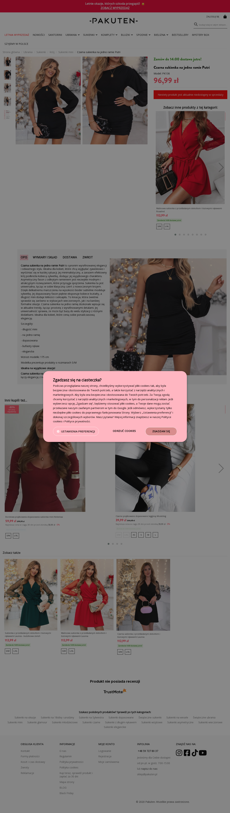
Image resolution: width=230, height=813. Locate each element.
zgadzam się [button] (161, 431)
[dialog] (115, 406)
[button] (76, 431)
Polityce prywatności (77, 421)
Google (121, 408)
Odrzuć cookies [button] (124, 431)
